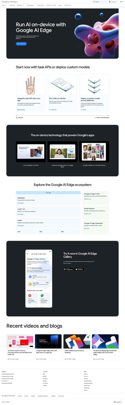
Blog (44, 374)
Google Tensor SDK (51, 5)
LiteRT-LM (12, 5)
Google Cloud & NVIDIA (7, 383)
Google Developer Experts (7, 378)
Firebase (86, 378)
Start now (86, 228)
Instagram (45, 378)
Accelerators (5, 381)
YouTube (45, 385)
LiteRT (3, 5)
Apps (60, 5)
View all (85, 390)
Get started (20, 203)
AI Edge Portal (40, 5)
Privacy (7, 402)
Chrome (86, 376)
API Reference (67, 5)
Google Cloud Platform (43, 396)
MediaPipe (19, 5)
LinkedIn (45, 381)
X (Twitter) (45, 383)
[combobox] (99, 1)
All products (61, 396)
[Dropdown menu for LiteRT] (6, 5)
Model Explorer (30, 5)
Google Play (86, 387)
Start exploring (21, 44)
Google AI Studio (87, 381)
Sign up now (87, 199)
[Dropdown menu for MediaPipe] (24, 5)
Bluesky (44, 376)
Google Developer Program (8, 374)
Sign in (121, 1)
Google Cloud (87, 385)
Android (86, 374)
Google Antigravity (88, 383)
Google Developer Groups (7, 376)
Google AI (53, 396)
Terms (3, 402)
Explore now (87, 213)
